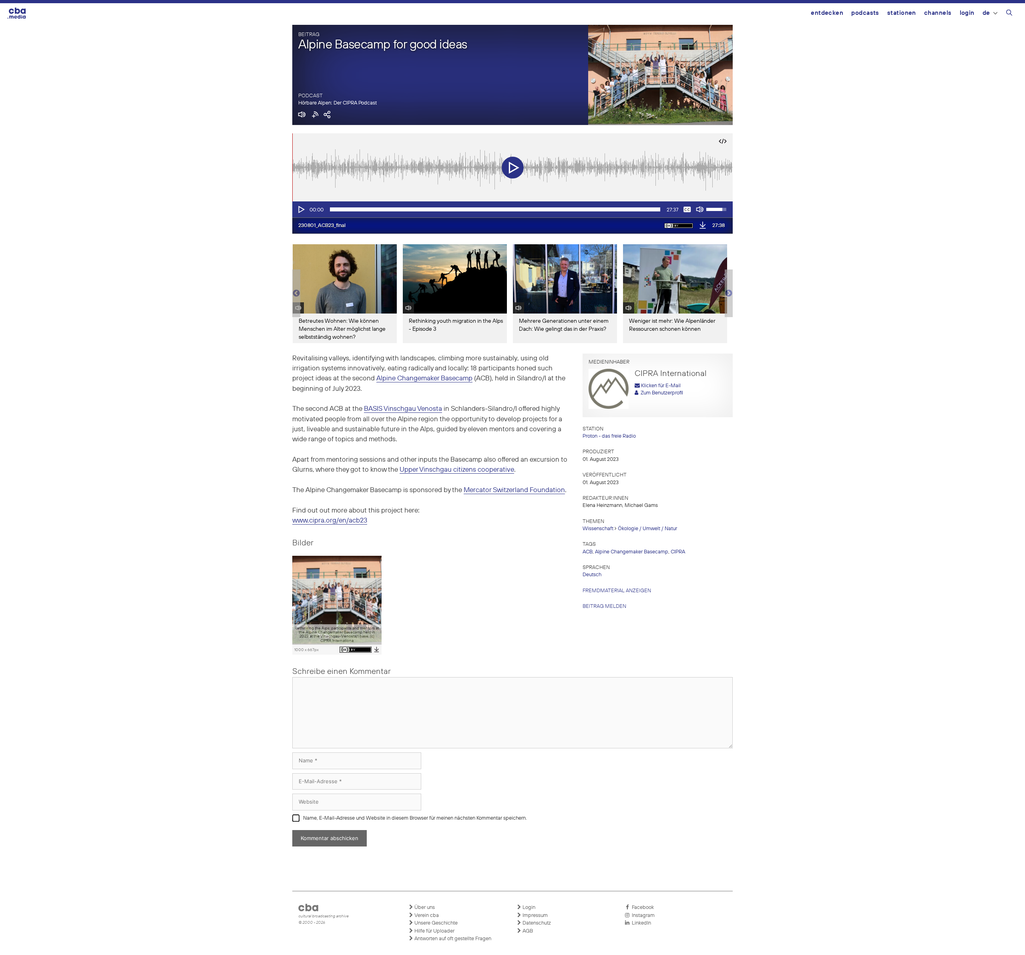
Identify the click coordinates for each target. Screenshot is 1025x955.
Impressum (534, 915)
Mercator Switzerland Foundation (514, 490)
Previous (296, 294)
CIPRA (678, 552)
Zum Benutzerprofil (660, 393)
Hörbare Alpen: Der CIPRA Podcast (337, 103)
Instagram (642, 915)
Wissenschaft (598, 528)
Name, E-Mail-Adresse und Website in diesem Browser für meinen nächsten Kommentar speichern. (415, 818)
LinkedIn (640, 923)
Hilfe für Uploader (433, 931)
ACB (588, 552)
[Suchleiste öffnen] (1009, 14)
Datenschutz (536, 923)
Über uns (424, 907)
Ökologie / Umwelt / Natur (647, 528)
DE (986, 13)
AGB (527, 931)
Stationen (901, 13)
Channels (938, 13)
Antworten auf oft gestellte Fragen (452, 938)
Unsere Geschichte (435, 923)
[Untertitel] (687, 209)
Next (729, 294)
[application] (512, 209)
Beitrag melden (604, 606)
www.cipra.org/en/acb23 (329, 520)
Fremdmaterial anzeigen (617, 590)
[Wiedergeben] (301, 209)
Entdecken (827, 13)
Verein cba (426, 915)
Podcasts (865, 13)
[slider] (495, 209)
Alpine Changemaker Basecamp (424, 378)
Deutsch (592, 574)
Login (967, 13)
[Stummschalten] (700, 209)
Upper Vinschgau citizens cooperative (457, 469)
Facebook (641, 907)
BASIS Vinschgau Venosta (403, 409)
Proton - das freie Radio (609, 436)
